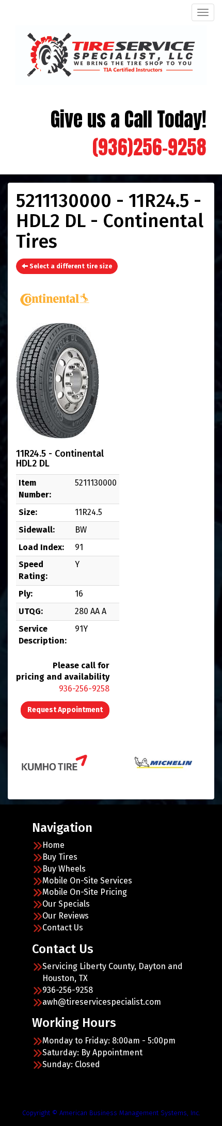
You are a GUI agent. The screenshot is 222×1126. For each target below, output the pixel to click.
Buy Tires (59, 857)
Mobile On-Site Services (87, 881)
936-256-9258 (84, 689)
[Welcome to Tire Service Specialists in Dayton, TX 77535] (111, 54)
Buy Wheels (64, 869)
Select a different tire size (70, 266)
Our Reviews (65, 916)
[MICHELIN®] (150, 762)
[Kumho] (41, 762)
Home (53, 845)
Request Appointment (65, 709)
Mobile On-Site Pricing (84, 892)
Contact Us (62, 927)
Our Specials (66, 904)
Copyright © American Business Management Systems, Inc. (111, 1113)
